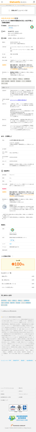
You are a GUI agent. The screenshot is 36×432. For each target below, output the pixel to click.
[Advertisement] (18, 373)
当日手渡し (4, 300)
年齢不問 (12, 302)
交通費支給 (26, 300)
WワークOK (4, 305)
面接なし (14, 300)
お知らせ (20, 391)
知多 (11, 243)
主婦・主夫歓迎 (5, 302)
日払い (9, 300)
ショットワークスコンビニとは (7, 388)
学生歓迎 (18, 302)
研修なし (20, 300)
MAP (10, 27)
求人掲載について (4, 400)
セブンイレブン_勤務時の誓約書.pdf (18, 100)
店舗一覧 (20, 388)
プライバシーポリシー (23, 394)
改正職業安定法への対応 (6, 397)
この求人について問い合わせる (9, 311)
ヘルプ (2, 391)
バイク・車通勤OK (26, 302)
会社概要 (20, 397)
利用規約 (2, 394)
